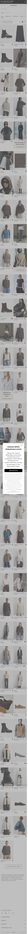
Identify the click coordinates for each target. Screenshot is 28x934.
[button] (21, 445)
